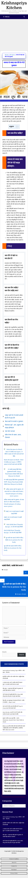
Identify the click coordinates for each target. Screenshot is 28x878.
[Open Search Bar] (24, 16)
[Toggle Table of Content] (16, 126)
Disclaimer (14, 869)
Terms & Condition (14, 858)
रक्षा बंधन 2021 (10, 431)
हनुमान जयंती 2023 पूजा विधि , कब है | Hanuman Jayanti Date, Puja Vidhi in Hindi (13, 720)
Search (4, 652)
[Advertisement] (14, 34)
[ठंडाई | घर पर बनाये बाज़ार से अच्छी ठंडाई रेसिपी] (14, 513)
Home (6, 54)
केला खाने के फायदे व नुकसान (14, 421)
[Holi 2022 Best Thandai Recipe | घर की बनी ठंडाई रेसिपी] (14, 527)
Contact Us (14, 866)
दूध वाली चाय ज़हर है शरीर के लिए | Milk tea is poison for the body (13, 548)
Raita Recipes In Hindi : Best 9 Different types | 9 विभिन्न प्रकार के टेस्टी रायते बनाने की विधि (13, 462)
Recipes (12, 54)
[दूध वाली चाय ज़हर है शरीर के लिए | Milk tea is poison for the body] (14, 542)
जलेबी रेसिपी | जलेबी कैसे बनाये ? (13, 565)
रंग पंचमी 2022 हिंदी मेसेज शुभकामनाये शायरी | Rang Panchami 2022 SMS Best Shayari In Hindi (14, 482)
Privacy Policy (14, 873)
